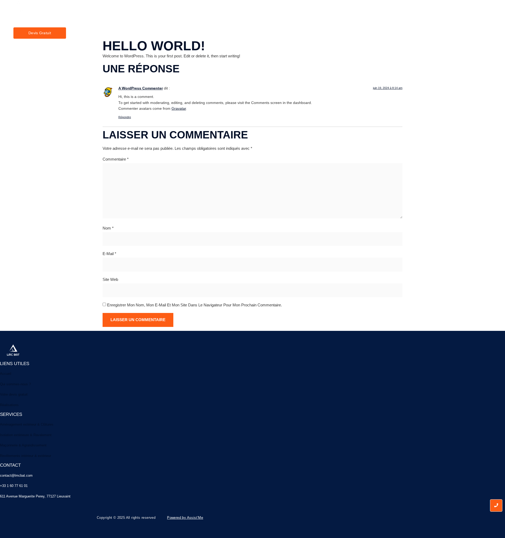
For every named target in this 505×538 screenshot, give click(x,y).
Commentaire (116, 159)
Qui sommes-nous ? (15, 384)
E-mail (109, 253)
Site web (110, 279)
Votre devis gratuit (14, 394)
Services (99, 21)
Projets (122, 21)
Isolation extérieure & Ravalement (26, 435)
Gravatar (178, 109)
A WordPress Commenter (140, 88)
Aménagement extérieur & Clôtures (26, 424)
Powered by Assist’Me (185, 518)
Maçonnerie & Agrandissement (23, 445)
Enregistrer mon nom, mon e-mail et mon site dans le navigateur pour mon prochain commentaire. (194, 305)
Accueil (51, 21)
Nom (108, 228)
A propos (74, 21)
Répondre (124, 117)
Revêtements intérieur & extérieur (25, 456)
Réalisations (9, 405)
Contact (143, 21)
